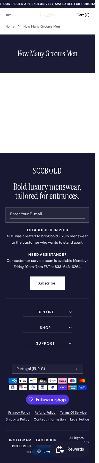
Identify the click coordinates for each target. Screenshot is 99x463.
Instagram (20, 440)
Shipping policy (18, 419)
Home (10, 26)
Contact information (49, 419)
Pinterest (22, 446)
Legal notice (79, 419)
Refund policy (45, 412)
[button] (12, 15)
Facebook (46, 440)
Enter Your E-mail (26, 213)
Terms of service (73, 412)
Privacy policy (19, 412)
